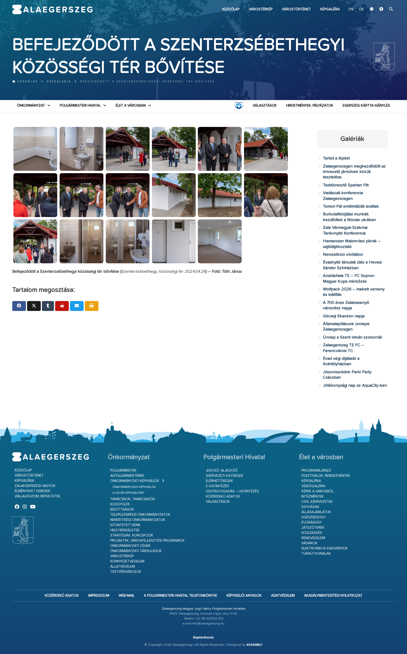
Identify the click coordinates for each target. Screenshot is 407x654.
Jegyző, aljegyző (222, 470)
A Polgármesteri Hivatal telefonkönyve (180, 595)
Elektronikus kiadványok (324, 548)
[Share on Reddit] (62, 306)
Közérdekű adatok (223, 496)
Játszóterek (313, 527)
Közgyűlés (120, 504)
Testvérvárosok (125, 572)
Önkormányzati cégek (130, 546)
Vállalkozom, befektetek (38, 496)
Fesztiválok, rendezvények (325, 476)
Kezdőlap (231, 9)
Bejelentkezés (203, 637)
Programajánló (316, 470)
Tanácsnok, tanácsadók (132, 499)
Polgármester (123, 470)
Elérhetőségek (219, 481)
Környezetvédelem (127, 561)
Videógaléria (313, 486)
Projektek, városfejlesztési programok (147, 540)
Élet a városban (131, 105)
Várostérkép (261, 9)
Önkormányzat (31, 105)
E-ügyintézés (217, 486)
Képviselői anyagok (244, 595)
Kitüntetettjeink (125, 525)
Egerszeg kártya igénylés (366, 105)
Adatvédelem (283, 595)
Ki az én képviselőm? (128, 493)
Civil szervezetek (317, 501)
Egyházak (310, 507)
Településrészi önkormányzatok (140, 514)
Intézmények (312, 496)
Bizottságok (122, 509)
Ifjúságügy (311, 522)
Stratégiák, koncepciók (131, 535)
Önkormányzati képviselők (134, 481)
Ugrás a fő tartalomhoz (383, 2)
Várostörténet (296, 9)
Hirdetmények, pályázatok (309, 105)
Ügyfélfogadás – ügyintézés (232, 491)
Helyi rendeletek (125, 530)
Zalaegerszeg (52, 9)
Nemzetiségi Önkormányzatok (137, 520)
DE (361, 9)
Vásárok (309, 543)
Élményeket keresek (32, 491)
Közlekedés (311, 533)
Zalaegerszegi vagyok (35, 486)
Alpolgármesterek (127, 476)
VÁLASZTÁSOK (265, 105)
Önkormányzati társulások (136, 551)
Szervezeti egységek (224, 476)
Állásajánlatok (316, 512)
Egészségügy (313, 517)
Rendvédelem (313, 538)
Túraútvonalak (316, 553)
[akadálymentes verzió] (381, 9)
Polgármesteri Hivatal (80, 105)
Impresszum (98, 595)
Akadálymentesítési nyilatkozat (333, 595)
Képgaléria (330, 9)
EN (351, 9)
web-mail (126, 595)
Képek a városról (317, 491)
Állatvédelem (122, 566)
